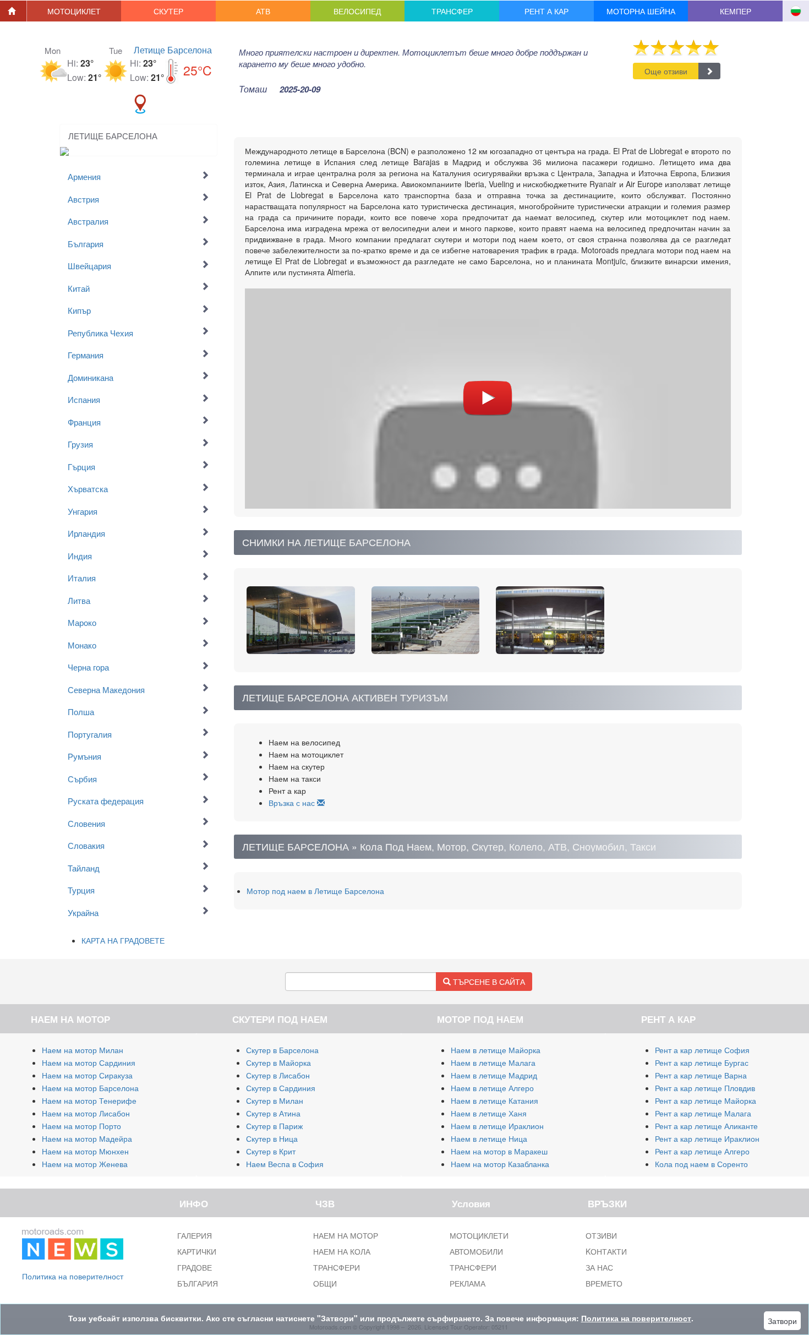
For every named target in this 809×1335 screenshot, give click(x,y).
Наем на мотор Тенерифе (89, 1100)
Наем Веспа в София (285, 1163)
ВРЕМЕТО (604, 1283)
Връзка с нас (293, 802)
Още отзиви (665, 71)
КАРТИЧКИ (196, 1251)
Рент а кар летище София (702, 1049)
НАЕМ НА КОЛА (341, 1251)
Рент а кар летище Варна (701, 1075)
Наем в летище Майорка (495, 1049)
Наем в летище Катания (494, 1100)
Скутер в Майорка (278, 1062)
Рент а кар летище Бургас (701, 1062)
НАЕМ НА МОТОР (345, 1235)
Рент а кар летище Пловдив (705, 1087)
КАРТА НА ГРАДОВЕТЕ (123, 940)
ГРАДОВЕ (194, 1267)
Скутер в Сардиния (280, 1087)
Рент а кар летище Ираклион (707, 1138)
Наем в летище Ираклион (497, 1125)
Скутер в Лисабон (278, 1075)
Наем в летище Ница (489, 1138)
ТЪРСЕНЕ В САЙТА (488, 981)
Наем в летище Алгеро (492, 1087)
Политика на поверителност (72, 1276)
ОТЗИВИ (601, 1235)
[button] (74, 11)
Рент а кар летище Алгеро (702, 1151)
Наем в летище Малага (493, 1062)
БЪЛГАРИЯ (197, 1283)
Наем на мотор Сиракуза (87, 1075)
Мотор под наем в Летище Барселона (315, 890)
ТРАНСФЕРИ (336, 1267)
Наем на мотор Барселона (90, 1087)
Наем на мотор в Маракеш (499, 1151)
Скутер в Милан (274, 1100)
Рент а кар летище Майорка (705, 1100)
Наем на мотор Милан (82, 1049)
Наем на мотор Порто (81, 1125)
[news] (72, 1241)
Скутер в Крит (271, 1151)
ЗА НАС (599, 1267)
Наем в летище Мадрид (494, 1075)
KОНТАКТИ (606, 1251)
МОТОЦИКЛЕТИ (479, 1235)
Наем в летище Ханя (489, 1113)
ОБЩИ (325, 1283)
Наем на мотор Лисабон (86, 1113)
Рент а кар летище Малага (703, 1113)
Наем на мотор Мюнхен (85, 1151)
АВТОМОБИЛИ (476, 1251)
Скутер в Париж (274, 1125)
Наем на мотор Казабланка (500, 1163)
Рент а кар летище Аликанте (706, 1125)
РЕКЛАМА (467, 1283)
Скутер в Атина (273, 1113)
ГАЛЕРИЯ (194, 1235)
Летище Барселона (173, 49)
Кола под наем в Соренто (701, 1163)
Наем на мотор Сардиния (88, 1062)
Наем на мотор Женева (85, 1163)
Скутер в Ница (272, 1138)
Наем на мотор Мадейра (87, 1138)
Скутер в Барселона (282, 1049)
